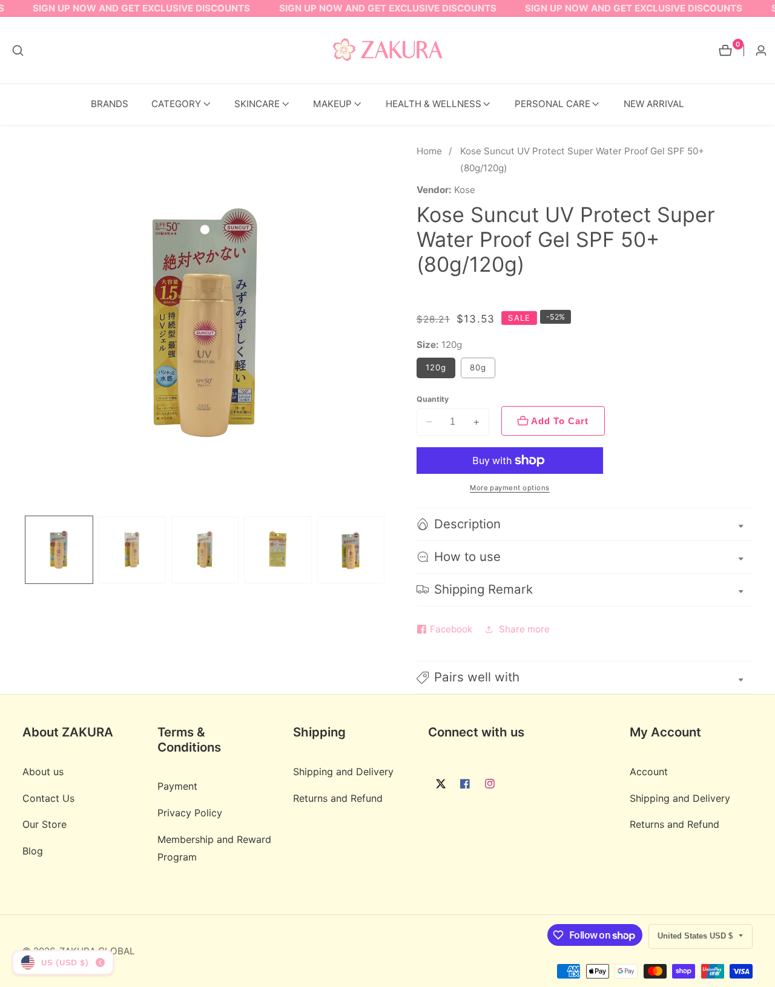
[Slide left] (26, 550)
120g (436, 367)
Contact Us (48, 798)
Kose (464, 189)
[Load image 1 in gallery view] (59, 549)
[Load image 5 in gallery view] (350, 549)
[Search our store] (17, 50)
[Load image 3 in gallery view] (205, 549)
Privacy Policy (189, 813)
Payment (177, 786)
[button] (176, 104)
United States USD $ (696, 935)
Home (429, 151)
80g (478, 367)
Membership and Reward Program (214, 847)
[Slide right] (384, 550)
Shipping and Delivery (343, 772)
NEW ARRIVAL (654, 104)
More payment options (510, 488)
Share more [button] (524, 629)
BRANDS (109, 104)
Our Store (44, 824)
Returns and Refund (338, 798)
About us (43, 772)
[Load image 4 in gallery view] (277, 549)
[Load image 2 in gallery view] (131, 549)
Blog (32, 851)
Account (649, 772)
